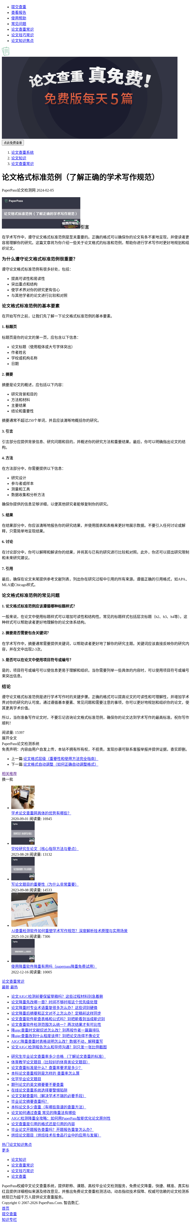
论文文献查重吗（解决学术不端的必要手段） (48, 1096)
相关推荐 (9, 774)
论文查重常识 (22, 29)
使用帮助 (18, 18)
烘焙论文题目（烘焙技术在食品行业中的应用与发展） (56, 1135)
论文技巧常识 (22, 35)
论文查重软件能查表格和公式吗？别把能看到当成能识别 (58, 1019)
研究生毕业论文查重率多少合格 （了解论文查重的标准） (58, 1056)
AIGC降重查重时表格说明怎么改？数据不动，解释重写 (57, 1041)
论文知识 (18, 158)
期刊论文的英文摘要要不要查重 (37, 1085)
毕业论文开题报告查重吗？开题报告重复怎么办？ (52, 1130)
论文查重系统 (22, 152)
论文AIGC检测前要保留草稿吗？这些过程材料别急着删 (57, 996)
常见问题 (18, 24)
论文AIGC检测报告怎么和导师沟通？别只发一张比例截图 (59, 1047)
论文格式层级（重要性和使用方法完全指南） (60, 759)
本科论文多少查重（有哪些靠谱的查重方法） (48, 1107)
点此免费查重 (13, 143)
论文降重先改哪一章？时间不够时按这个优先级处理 (54, 1002)
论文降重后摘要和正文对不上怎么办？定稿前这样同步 (56, 1013)
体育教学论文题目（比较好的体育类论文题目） (50, 1062)
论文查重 (18, 1177)
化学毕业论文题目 (26, 1079)
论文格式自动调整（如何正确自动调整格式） (60, 764)
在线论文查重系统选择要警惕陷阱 (39, 1090)
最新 (5, 987)
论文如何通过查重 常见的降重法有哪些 (43, 1113)
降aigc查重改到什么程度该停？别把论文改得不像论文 (55, 1036)
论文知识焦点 (22, 41)
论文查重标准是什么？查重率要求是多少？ (46, 1068)
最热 (14, 987)
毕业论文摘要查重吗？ (30, 1101)
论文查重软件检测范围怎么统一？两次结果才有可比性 (56, 1025)
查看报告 (18, 13)
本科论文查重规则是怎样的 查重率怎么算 (45, 1073)
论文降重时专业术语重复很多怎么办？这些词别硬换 (54, 1008)
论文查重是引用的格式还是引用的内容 (43, 1124)
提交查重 (18, 7)
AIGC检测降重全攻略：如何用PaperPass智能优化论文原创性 (61, 1118)
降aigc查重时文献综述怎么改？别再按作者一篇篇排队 (55, 1030)
